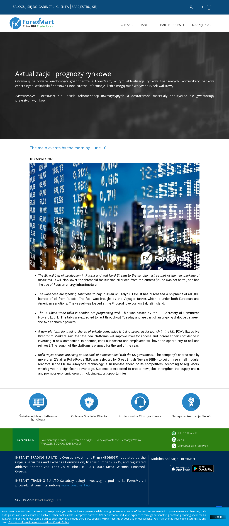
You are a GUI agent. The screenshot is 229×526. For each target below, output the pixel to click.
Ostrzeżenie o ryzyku (81, 440)
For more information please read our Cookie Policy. (38, 522)
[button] (207, 7)
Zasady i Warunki (132, 440)
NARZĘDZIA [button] (200, 25)
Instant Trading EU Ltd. (48, 500)
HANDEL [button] (145, 25)
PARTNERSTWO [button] (172, 25)
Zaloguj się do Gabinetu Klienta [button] (41, 6)
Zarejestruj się (84, 6)
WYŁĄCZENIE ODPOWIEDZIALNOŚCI (60, 443)
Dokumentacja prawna (53, 440)
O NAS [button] (126, 25)
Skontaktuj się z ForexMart (193, 445)
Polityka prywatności (107, 440)
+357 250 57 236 (187, 433)
